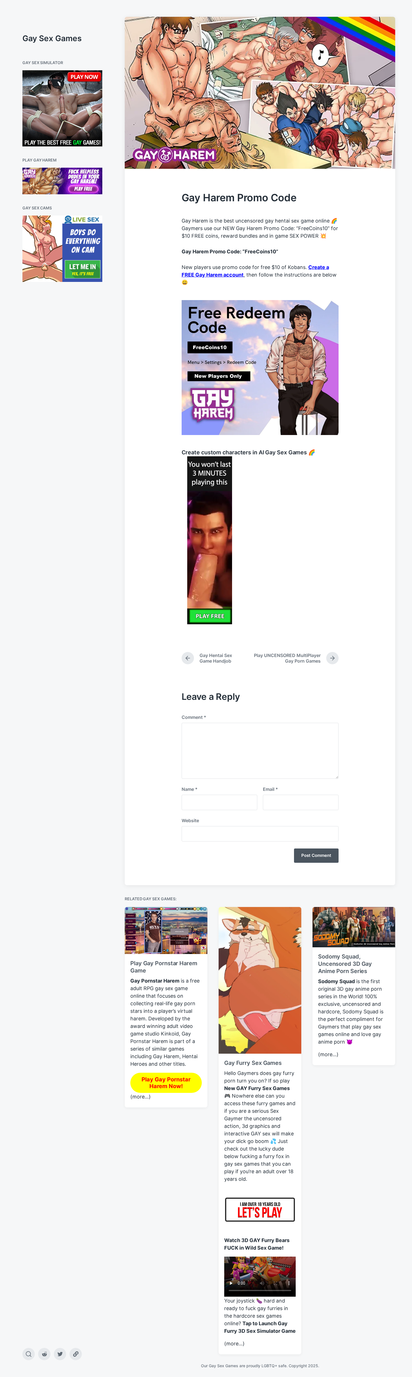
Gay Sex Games (52, 38)
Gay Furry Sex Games (253, 1063)
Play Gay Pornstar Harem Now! (166, 1083)
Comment (194, 717)
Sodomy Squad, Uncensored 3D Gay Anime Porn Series (345, 963)
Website (190, 820)
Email (270, 789)
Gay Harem (166, 1056)
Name (190, 789)
